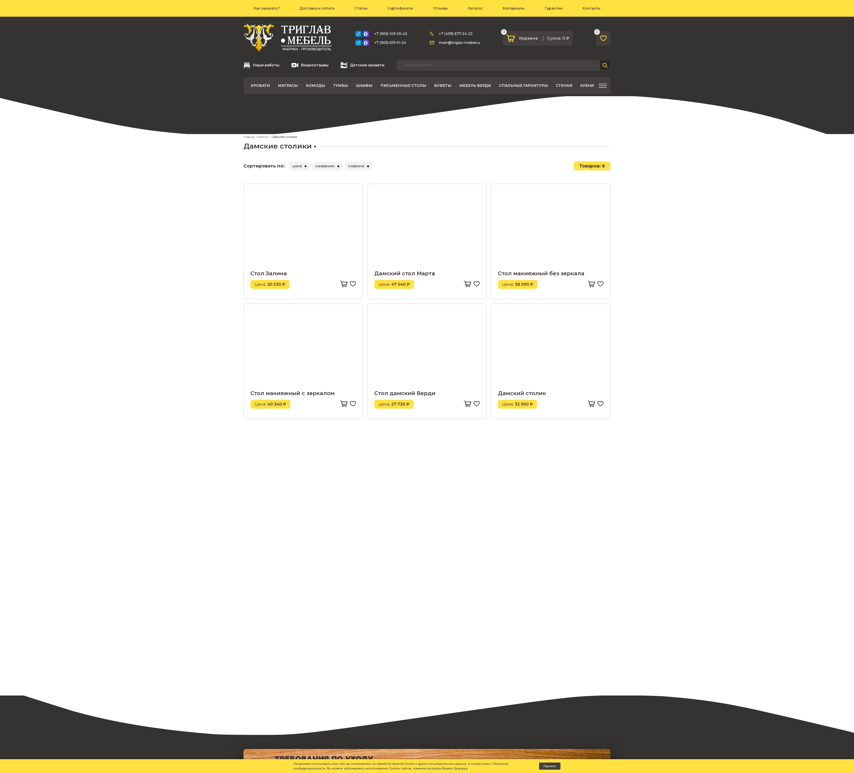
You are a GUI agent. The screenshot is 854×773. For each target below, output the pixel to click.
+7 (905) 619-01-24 (390, 43)
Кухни (587, 86)
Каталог (475, 8)
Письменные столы (403, 86)
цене (297, 166)
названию (325, 166)
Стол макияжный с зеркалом (292, 393)
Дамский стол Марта (404, 273)
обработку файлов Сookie (395, 763)
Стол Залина (268, 273)
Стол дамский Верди (404, 393)
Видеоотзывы (314, 65)
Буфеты (442, 86)
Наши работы (266, 65)
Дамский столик (522, 393)
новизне (356, 166)
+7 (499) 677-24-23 (456, 34)
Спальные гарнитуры (523, 86)
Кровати (260, 86)
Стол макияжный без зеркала (541, 273)
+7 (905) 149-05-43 (390, 34)
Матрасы (288, 86)
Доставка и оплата (317, 8)
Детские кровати (367, 65)
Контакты (591, 8)
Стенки (564, 86)
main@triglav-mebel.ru (459, 43)
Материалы (514, 8)
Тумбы (340, 86)
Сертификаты (400, 8)
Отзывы (440, 8)
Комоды (315, 86)
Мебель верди (475, 86)
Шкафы (364, 86)
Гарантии (554, 8)
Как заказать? (267, 8)
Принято (550, 766)
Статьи (361, 8)
